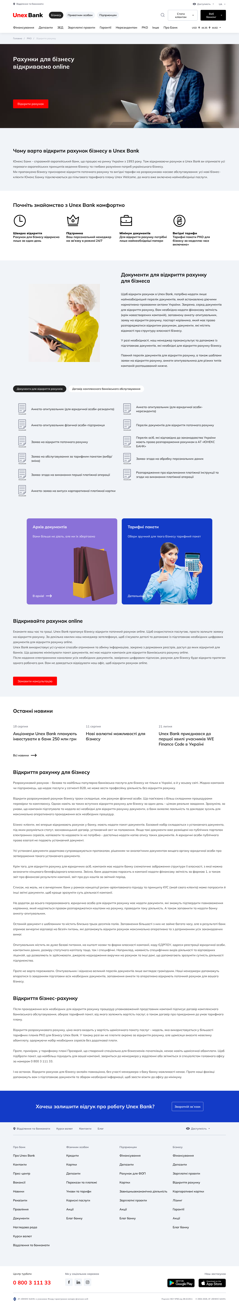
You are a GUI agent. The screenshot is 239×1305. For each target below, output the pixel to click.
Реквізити (20, 1200)
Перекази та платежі (81, 1182)
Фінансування (23, 27)
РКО (145, 27)
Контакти (85, 1128)
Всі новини (21, 755)
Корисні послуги (78, 1200)
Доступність (204, 4)
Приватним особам (80, 15)
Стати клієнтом (181, 15)
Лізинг (177, 1200)
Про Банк (171, 27)
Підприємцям (108, 15)
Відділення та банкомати (30, 4)
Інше (155, 27)
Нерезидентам (126, 27)
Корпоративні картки (188, 1191)
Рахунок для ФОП (133, 1173)
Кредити (72, 1155)
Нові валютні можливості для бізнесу (115, 736)
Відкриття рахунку (186, 1182)
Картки (71, 1164)
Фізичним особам (77, 1147)
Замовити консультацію (35, 681)
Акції (70, 1209)
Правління (21, 1209)
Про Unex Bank (24, 1155)
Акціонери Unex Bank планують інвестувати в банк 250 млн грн (45, 736)
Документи (21, 1218)
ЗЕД (60, 27)
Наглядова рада (25, 1227)
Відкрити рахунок (31, 104)
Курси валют (64, 1128)
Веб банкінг (211, 15)
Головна (17, 38)
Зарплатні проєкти (81, 27)
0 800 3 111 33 (32, 1282)
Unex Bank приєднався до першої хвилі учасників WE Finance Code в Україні (186, 739)
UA (220, 4)
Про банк (19, 1147)
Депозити (46, 27)
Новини (18, 1191)
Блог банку (74, 1218)
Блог (101, 1128)
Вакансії (19, 1182)
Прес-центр (21, 1173)
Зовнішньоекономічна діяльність (143, 1191)
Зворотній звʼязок (188, 1106)
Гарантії (105, 27)
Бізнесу (178, 1147)
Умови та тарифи (78, 1191)
